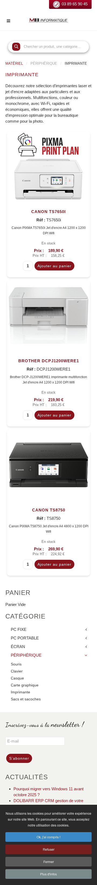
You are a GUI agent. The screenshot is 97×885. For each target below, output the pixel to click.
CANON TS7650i (48, 211)
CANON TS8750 (48, 510)
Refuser (48, 849)
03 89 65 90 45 (75, 4)
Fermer (48, 861)
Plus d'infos (48, 874)
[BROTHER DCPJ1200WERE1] (48, 315)
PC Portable (25, 638)
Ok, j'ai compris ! (48, 837)
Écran (18, 646)
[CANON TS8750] (48, 464)
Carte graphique (25, 685)
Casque (17, 678)
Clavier (17, 671)
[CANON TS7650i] (48, 165)
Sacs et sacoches (26, 699)
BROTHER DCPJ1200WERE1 (48, 361)
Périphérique (26, 655)
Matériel (14, 63)
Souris (16, 664)
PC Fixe (18, 629)
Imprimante (20, 692)
